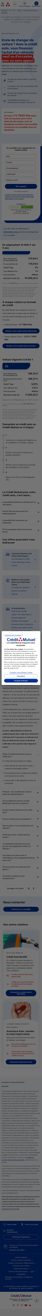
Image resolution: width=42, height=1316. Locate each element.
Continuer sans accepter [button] (12, 635)
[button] (21, 681)
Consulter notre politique (21, 672)
